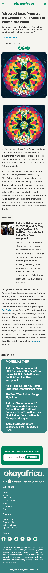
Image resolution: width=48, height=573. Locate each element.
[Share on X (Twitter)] (24, 48)
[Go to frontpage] (24, 4)
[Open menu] (3, 4)
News (5, 492)
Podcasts (7, 506)
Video (5, 503)
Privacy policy (9, 522)
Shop (5, 509)
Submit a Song (9, 525)
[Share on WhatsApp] (28, 48)
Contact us (8, 519)
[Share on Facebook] (20, 48)
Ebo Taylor (7, 310)
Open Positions (10, 528)
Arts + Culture (9, 500)
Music (5, 495)
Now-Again (35, 341)
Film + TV (7, 497)
